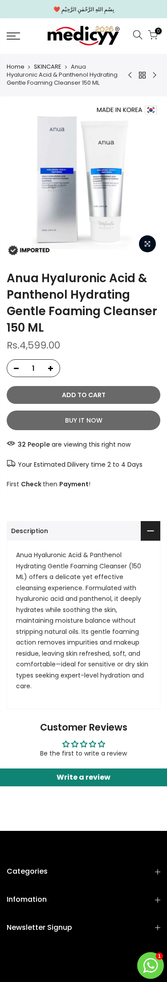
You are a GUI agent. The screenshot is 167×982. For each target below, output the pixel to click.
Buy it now (83, 420)
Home (15, 67)
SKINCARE (47, 67)
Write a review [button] (83, 777)
